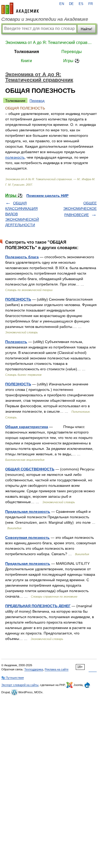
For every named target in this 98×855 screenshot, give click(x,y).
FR (90, 4)
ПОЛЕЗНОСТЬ (18, 299)
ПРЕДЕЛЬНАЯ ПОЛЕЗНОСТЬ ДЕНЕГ (38, 606)
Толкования (26, 51)
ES (81, 4)
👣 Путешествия (12, 677)
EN (61, 4)
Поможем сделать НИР (47, 195)
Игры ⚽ (71, 61)
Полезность (16, 342)
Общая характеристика (26, 427)
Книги (26, 61)
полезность (15, 157)
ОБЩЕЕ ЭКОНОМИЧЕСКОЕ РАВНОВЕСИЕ (80, 209)
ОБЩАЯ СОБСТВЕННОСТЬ (29, 469)
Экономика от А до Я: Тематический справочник (49, 42)
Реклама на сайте (56, 669)
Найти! (86, 29)
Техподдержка (33, 669)
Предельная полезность (27, 511)
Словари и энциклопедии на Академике (44, 19)
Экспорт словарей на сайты (19, 684)
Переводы (71, 51)
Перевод (37, 101)
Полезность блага (22, 257)
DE (71, 4)
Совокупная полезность (27, 537)
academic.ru (20, 8)
